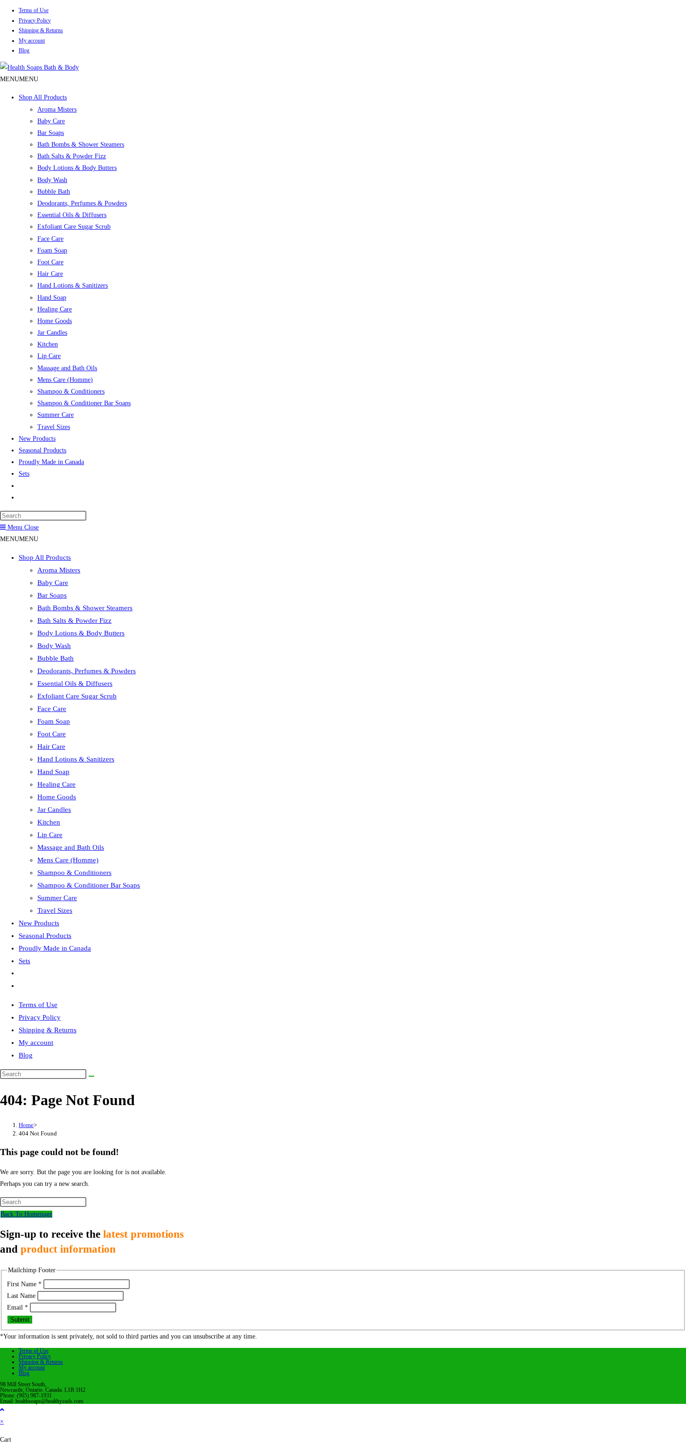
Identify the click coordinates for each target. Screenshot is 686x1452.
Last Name (22, 1295)
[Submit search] (91, 1076)
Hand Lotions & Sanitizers (72, 285)
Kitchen (47, 344)
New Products (37, 438)
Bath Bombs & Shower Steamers (80, 144)
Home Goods (54, 320)
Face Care (50, 238)
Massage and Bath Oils (67, 368)
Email (17, 1307)
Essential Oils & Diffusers (71, 215)
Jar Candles (52, 332)
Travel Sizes (53, 426)
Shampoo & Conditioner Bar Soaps (84, 403)
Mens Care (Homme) (65, 379)
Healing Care (54, 309)
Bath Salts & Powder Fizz (71, 156)
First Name (24, 1284)
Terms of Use (34, 10)
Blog (24, 50)
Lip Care (49, 355)
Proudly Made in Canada (51, 461)
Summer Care (55, 414)
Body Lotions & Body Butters (77, 167)
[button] (19, 79)
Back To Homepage (26, 1214)
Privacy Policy (35, 20)
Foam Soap (52, 250)
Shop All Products (43, 97)
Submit (19, 1319)
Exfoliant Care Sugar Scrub (74, 226)
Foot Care (50, 262)
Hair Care (50, 273)
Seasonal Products (42, 450)
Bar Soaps (50, 132)
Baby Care (51, 121)
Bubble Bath (53, 191)
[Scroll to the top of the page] (2, 1409)
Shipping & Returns (41, 30)
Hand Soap (51, 297)
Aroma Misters (57, 109)
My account (32, 40)
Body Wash (52, 179)
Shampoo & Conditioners (71, 391)
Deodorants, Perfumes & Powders (82, 203)
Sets (24, 473)
